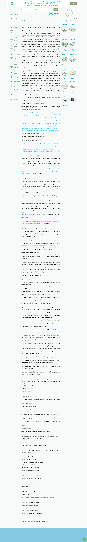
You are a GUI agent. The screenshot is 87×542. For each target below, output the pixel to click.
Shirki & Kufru (16, 36)
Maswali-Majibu (16, 85)
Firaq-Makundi (16, 49)
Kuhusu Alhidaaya (63, 530)
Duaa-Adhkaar (16, 58)
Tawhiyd (16, 23)
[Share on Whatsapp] (50, 14)
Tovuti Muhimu (62, 533)
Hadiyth (16, 14)
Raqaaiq (16, 77)
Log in (73, 3)
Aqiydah (16, 27)
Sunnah (15, 18)
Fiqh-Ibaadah (17, 54)
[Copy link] (58, 14)
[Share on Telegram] (52, 14)
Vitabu (15, 95)
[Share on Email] (55, 14)
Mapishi (16, 99)
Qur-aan (16, 9)
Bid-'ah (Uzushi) (16, 40)
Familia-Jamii (17, 81)
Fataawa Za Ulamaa (16, 63)
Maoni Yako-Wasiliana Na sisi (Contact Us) (68, 532)
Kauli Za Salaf (16, 67)
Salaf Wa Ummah (15, 45)
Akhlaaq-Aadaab (16, 72)
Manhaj (15, 32)
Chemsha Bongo (16, 90)
